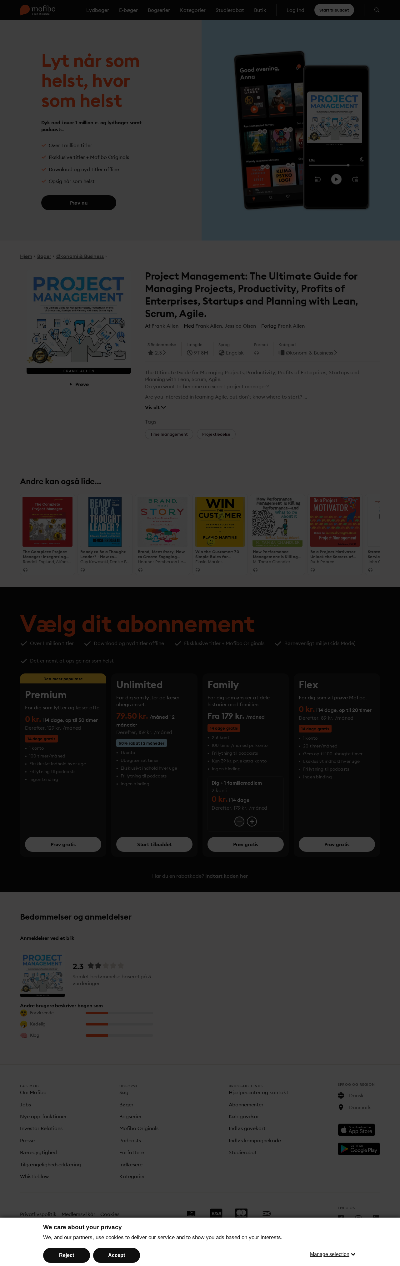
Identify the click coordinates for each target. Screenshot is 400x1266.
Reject (66, 1255)
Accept (116, 1255)
